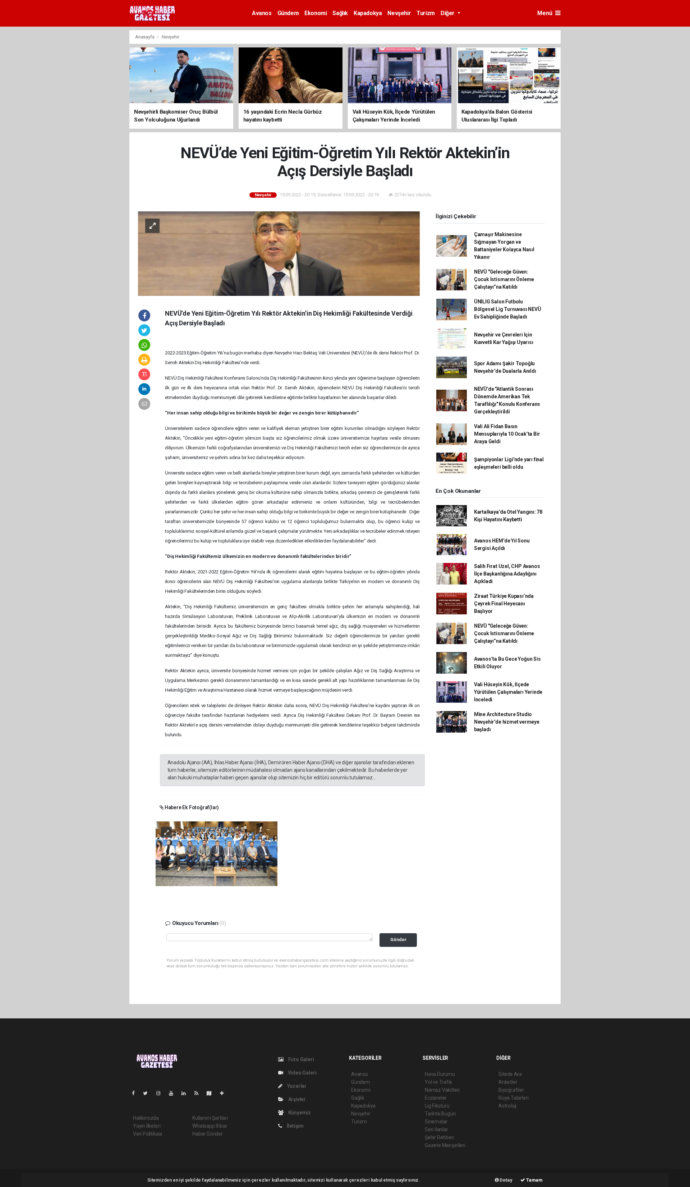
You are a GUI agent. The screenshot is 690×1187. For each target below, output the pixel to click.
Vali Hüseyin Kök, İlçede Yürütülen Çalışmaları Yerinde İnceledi (508, 692)
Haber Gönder (207, 1134)
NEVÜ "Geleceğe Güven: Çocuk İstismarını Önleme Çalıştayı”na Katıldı (504, 279)
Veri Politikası (147, 1134)
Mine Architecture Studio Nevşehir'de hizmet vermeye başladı (506, 721)
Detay (505, 1180)
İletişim (295, 1126)
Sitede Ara (510, 1074)
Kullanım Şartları (210, 1118)
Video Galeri (301, 1073)
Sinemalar (436, 1121)
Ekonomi (315, 13)
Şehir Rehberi (439, 1137)
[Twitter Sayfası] (148, 1093)
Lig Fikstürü (437, 1106)
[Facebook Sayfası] (136, 1093)
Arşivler (296, 1099)
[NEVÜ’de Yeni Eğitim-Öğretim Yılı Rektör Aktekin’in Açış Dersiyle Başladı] (279, 253)
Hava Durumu (440, 1074)
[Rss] (199, 1093)
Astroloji (507, 1106)
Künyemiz (299, 1112)
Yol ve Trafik (438, 1082)
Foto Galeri (300, 1059)
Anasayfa (145, 37)
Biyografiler (511, 1090)
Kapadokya (368, 13)
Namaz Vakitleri (442, 1090)
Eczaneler (436, 1098)
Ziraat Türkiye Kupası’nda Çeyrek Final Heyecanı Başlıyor (504, 603)
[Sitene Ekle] (225, 1093)
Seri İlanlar (436, 1129)
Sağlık (340, 13)
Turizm (426, 13)
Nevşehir (399, 13)
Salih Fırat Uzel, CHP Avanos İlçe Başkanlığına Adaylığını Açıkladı (507, 573)
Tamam (534, 1180)
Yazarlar (296, 1086)
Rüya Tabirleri (513, 1098)
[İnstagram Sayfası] (161, 1093)
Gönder (398, 939)
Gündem (288, 13)
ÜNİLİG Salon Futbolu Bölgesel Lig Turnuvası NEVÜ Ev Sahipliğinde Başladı (507, 309)
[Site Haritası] (212, 1093)
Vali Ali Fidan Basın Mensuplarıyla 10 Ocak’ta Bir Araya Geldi (507, 433)
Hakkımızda (146, 1118)
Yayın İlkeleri (146, 1126)
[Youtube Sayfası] (174, 1093)
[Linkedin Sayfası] (186, 1093)
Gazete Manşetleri (445, 1145)
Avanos (262, 13)
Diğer (448, 13)
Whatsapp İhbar (209, 1126)
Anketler (507, 1082)
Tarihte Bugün (440, 1114)
